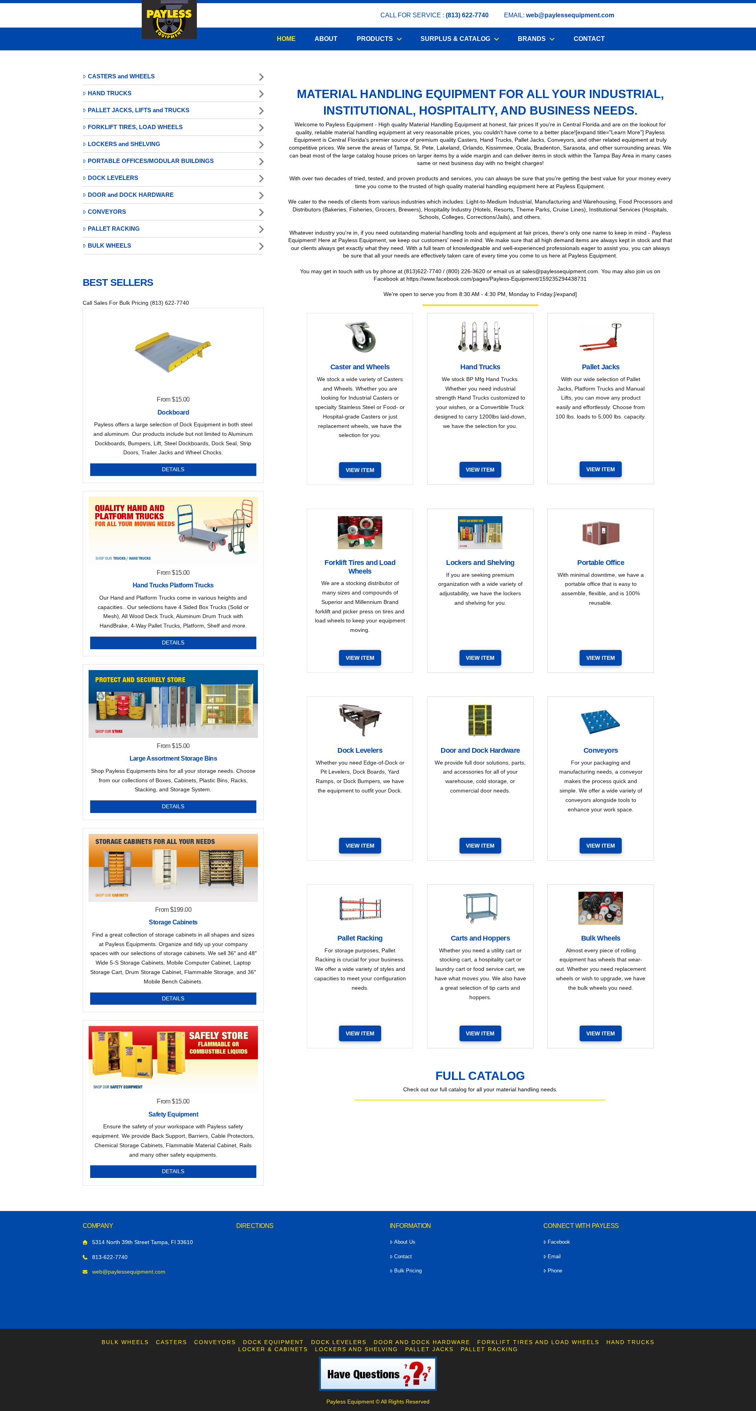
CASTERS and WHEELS (121, 76)
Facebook (559, 1242)
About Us (404, 1242)
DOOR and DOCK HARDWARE (131, 194)
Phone (555, 1271)
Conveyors (215, 1342)
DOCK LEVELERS (113, 177)
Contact (403, 1256)
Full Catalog (480, 1075)
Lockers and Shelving (356, 1349)
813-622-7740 (110, 1257)
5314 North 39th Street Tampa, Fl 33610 (142, 1242)
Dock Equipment (273, 1342)
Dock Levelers (339, 1342)
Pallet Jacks (429, 1349)
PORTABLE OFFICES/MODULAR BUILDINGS (151, 160)
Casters (171, 1342)
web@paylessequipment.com (570, 15)
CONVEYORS (107, 211)
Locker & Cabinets (273, 1349)
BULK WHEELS (109, 245)
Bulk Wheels (125, 1342)
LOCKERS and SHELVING (124, 144)
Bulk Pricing (408, 1271)
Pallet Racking (489, 1349)
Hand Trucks (630, 1342)
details (173, 469)
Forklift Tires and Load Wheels (538, 1342)
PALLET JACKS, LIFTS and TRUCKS (138, 110)
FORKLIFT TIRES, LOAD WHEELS (135, 127)
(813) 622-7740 (467, 15)
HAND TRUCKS (110, 93)
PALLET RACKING (114, 228)
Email (554, 1256)
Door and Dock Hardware (422, 1342)
